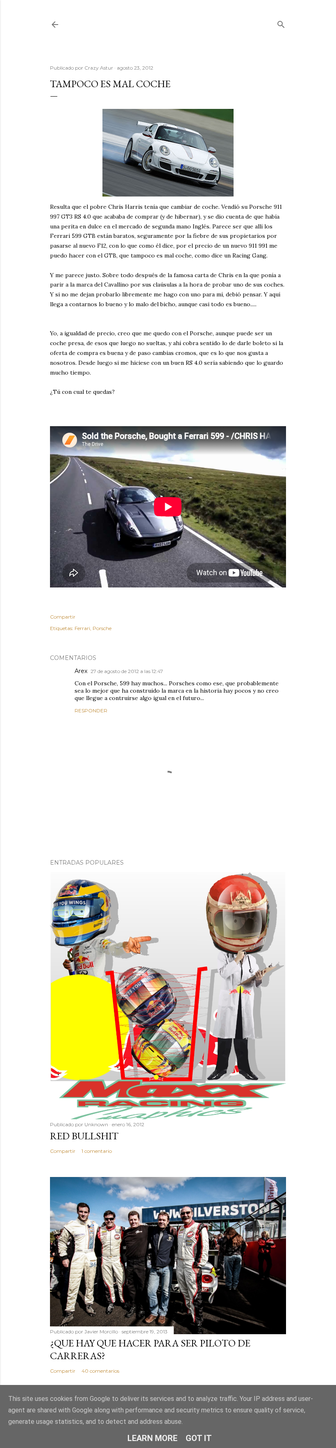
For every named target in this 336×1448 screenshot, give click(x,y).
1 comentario (97, 1151)
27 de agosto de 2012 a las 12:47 (127, 671)
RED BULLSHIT (84, 1135)
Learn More (152, 1438)
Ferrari (82, 628)
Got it (199, 1438)
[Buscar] (281, 23)
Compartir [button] (62, 617)
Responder (91, 710)
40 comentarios (100, 1371)
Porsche (102, 628)
